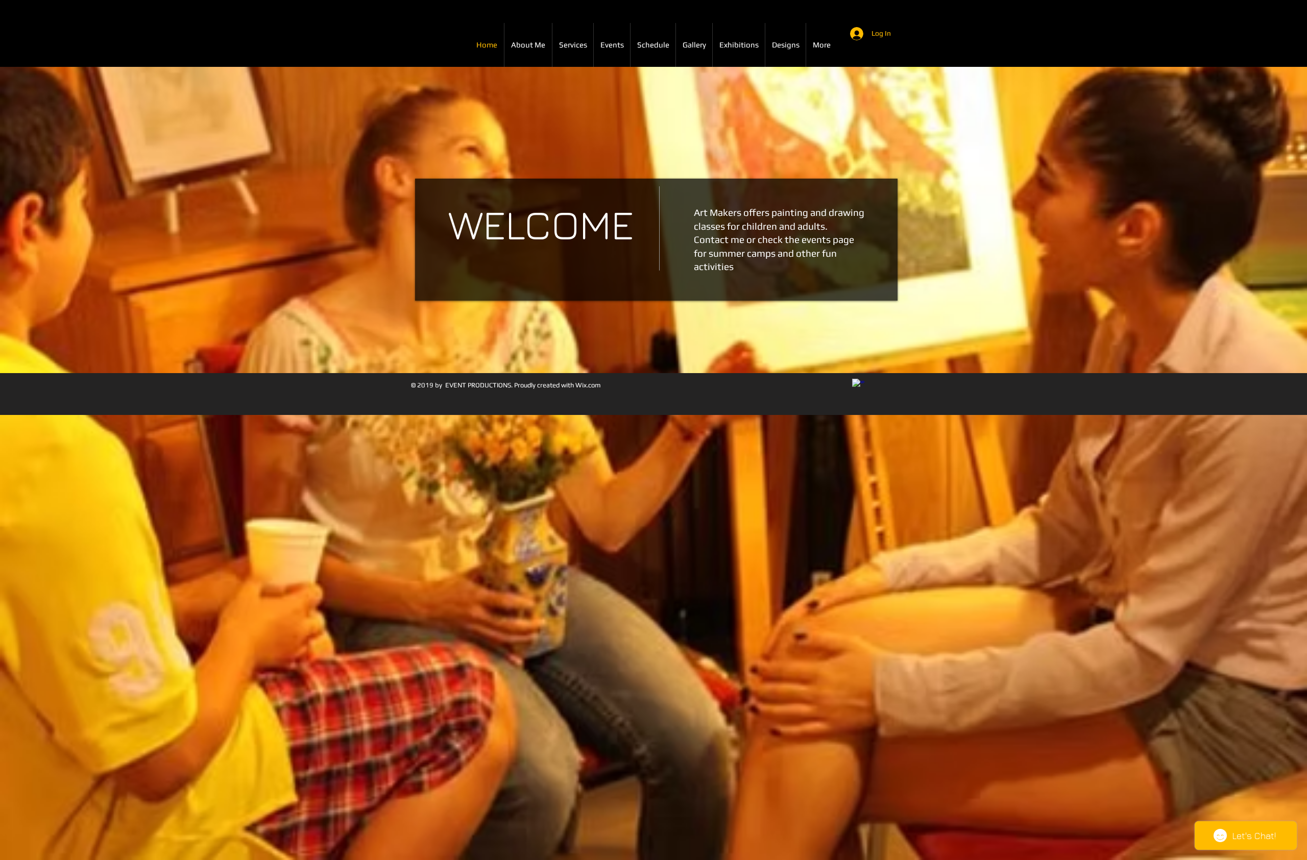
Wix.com (588, 385)
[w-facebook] (858, 385)
